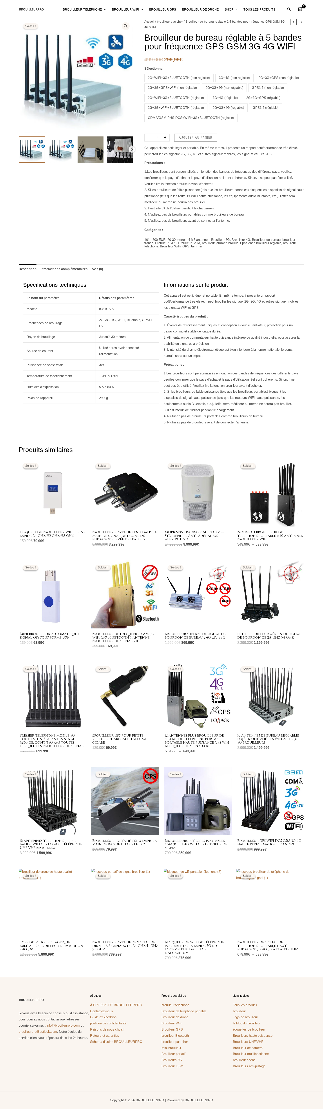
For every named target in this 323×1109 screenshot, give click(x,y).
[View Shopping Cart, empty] (300, 9)
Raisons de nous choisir (107, 1029)
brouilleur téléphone (175, 1005)
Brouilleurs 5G (172, 1060)
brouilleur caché (244, 1060)
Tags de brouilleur (245, 1017)
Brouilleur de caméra (248, 1048)
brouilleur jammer (214, 243)
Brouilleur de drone (175, 1017)
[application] (104, 9)
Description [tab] (27, 269)
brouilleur (239, 1011)
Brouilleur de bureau (266, 239)
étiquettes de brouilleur (249, 1029)
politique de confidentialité (108, 1023)
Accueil (149, 21)
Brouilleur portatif (173, 1054)
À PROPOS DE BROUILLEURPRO (116, 1005)
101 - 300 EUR (155, 239)
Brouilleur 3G (220, 239)
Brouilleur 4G (241, 239)
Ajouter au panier (195, 137)
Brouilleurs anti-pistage (249, 1066)
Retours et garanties (104, 1035)
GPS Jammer (192, 246)
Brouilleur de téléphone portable (184, 1011)
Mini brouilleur (171, 1048)
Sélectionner (154, 68)
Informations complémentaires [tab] (64, 269)
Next (132, 149)
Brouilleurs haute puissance (252, 1035)
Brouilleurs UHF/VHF (248, 1042)
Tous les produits (245, 1005)
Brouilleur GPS (165, 243)
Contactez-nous (101, 1011)
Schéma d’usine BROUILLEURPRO (116, 1042)
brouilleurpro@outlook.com (38, 1031)
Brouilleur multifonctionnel (251, 1054)
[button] (126, 26)
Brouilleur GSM (189, 243)
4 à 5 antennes (198, 239)
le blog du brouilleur (246, 1023)
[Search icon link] (289, 10)
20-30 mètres (177, 239)
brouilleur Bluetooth (175, 1035)
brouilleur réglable (268, 243)
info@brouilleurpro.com (63, 1025)
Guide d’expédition (103, 1017)
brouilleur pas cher (170, 21)
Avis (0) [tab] (97, 269)
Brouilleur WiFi (170, 246)
